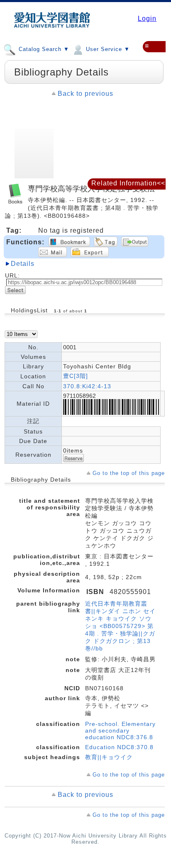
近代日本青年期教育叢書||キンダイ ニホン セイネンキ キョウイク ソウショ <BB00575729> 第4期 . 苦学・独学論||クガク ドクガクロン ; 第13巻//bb (120, 626)
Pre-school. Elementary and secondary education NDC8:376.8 (120, 730)
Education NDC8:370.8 (119, 747)
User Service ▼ (107, 49)
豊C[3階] (75, 376)
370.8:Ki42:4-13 (87, 386)
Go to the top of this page (129, 473)
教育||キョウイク (109, 757)
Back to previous (85, 93)
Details (22, 263)
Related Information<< (128, 183)
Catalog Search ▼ (43, 49)
